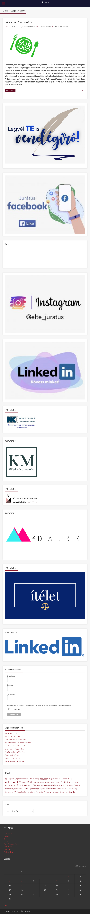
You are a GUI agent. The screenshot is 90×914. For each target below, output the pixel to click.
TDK (64, 789)
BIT (5, 839)
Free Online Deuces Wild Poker (15, 752)
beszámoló (25, 779)
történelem (10, 792)
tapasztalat (57, 789)
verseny (48, 792)
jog (77, 782)
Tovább (11, 90)
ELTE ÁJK (12, 782)
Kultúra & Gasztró (45, 26)
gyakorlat (46, 782)
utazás (23, 792)
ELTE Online (8, 834)
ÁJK (72, 792)
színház (49, 788)
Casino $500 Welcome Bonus (15, 740)
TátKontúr (7, 849)
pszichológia (34, 789)
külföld (62, 785)
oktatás (19, 788)
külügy (69, 785)
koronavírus (46, 785)
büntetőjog (35, 779)
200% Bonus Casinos (12, 758)
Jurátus (22, 785)
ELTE (72, 779)
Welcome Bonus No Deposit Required (18, 743)
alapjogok (16, 779)
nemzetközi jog (11, 789)
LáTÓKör (7, 841)
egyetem (45, 779)
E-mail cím (11, 676)
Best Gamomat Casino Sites (14, 761)
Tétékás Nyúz (8, 852)
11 (22, 886)
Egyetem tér (54, 779)
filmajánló (38, 782)
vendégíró (40, 792)
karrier (37, 785)
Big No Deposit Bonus (12, 736)
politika (26, 789)
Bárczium (7, 836)
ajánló (8, 779)
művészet (76, 785)
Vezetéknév (11, 694)
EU (28, 782)
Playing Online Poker (12, 755)
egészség (63, 779)
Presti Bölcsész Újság (11, 844)
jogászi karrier (11, 785)
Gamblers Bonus (11, 733)
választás (55, 792)
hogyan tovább (55, 782)
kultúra (55, 785)
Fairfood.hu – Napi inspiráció (18, 22)
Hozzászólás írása (61, 26)
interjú (71, 782)
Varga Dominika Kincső (27, 26)
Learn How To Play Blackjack (15, 749)
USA (17, 792)
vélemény (64, 792)
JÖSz (30, 785)
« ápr (5, 905)
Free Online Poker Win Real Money (16, 746)
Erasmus (23, 782)
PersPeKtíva (8, 847)
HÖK (64, 782)
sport (42, 789)
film (32, 782)
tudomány (72, 788)
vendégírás (31, 792)
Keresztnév (11, 685)
